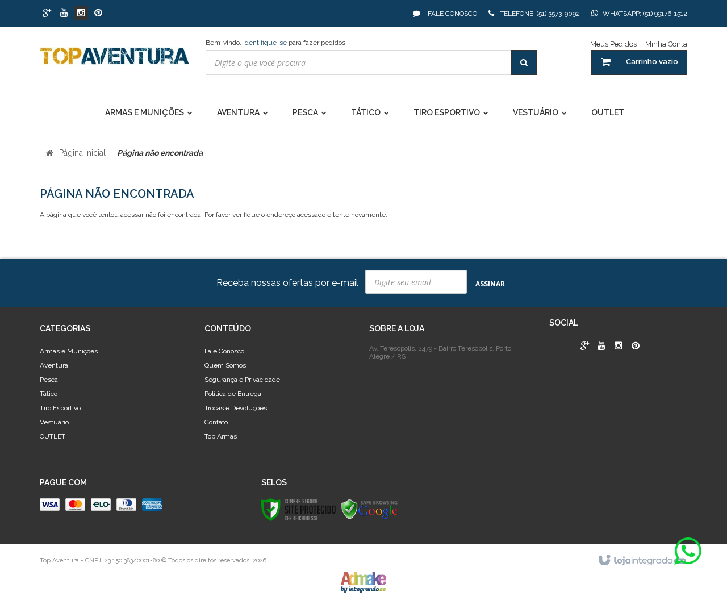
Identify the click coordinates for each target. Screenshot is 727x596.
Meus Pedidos (613, 44)
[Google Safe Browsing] (369, 509)
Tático (48, 394)
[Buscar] (524, 62)
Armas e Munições (69, 351)
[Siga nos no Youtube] (64, 14)
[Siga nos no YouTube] (602, 347)
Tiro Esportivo (60, 408)
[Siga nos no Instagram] (81, 14)
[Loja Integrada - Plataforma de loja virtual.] (641, 561)
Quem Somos (225, 365)
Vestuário (54, 422)
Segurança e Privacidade (242, 380)
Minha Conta (666, 44)
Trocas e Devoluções (235, 408)
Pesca (49, 380)
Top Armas (220, 436)
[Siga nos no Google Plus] (47, 14)
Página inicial (82, 152)
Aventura (54, 365)
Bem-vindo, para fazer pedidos (275, 43)
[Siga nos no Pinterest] (98, 14)
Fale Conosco (451, 14)
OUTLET (52, 436)
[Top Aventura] (114, 61)
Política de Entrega (232, 394)
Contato (216, 422)
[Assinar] (490, 283)
